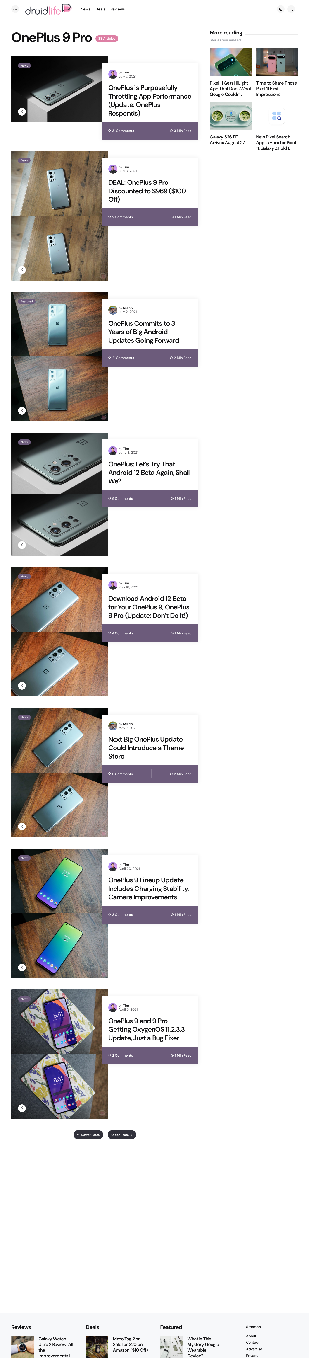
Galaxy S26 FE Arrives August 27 (227, 140)
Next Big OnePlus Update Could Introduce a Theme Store (146, 748)
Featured (27, 301)
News (24, 66)
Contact (252, 1342)
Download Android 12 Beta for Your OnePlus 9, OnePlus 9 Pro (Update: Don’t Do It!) (148, 607)
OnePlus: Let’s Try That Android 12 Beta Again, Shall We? (149, 472)
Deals (24, 160)
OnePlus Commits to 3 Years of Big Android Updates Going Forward (143, 332)
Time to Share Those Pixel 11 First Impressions (276, 88)
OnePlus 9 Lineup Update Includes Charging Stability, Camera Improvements (148, 888)
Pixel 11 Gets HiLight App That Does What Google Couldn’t (230, 88)
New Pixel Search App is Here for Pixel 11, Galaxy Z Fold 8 (276, 142)
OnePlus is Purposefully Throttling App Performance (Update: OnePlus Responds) (149, 100)
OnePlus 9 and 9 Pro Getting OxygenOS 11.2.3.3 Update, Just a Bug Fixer (146, 1029)
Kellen (128, 308)
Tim (126, 72)
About (251, 1336)
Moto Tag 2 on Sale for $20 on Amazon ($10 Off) (130, 1344)
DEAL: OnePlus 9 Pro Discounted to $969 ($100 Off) (147, 191)
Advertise (254, 1349)
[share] (22, 112)
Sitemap (253, 1326)
